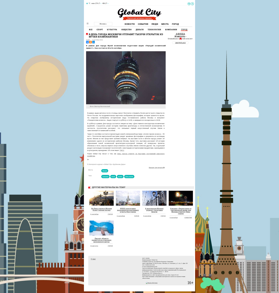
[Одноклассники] (90, 42)
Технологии (154, 29)
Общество (126, 29)
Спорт (99, 29)
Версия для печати (156, 167)
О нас (93, 259)
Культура (112, 29)
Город (175, 24)
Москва (103, 24)
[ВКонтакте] (87, 42)
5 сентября (147, 216)
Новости (130, 24)
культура (105, 176)
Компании (171, 29)
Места (165, 24)
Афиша (180, 33)
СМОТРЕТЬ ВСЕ (180, 43)
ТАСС (122, 150)
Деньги (140, 29)
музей (113, 176)
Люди (154, 24)
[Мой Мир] (93, 42)
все (90, 29)
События (143, 24)
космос (120, 176)
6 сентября (94, 214)
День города (129, 176)
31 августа (94, 246)
